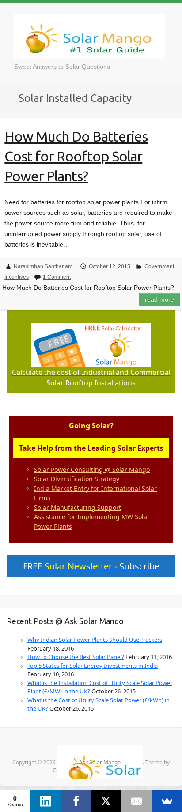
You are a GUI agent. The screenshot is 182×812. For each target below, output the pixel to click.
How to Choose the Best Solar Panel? (75, 657)
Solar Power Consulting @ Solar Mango (92, 469)
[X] (106, 801)
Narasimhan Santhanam (43, 266)
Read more (159, 299)
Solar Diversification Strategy (76, 479)
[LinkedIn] (45, 801)
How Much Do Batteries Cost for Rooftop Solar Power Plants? (76, 156)
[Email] (136, 801)
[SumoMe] (167, 801)
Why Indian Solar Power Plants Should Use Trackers (94, 640)
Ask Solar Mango (89, 36)
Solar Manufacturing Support (77, 507)
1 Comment (57, 277)
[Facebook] (76, 801)
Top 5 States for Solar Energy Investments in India (92, 666)
